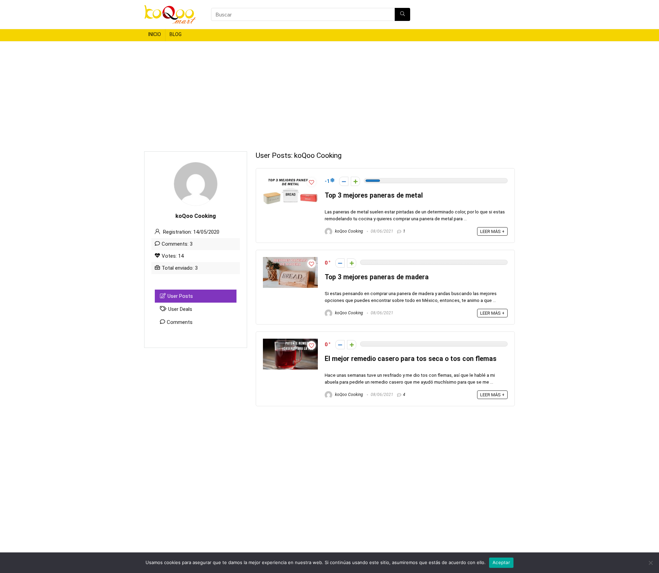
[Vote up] (355, 181)
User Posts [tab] (180, 296)
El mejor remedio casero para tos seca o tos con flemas (411, 359)
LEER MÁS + (492, 231)
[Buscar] (402, 14)
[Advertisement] (329, 93)
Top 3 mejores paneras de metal (374, 195)
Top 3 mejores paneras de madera (377, 277)
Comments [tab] (180, 322)
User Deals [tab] (180, 309)
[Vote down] (343, 181)
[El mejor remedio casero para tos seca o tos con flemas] (290, 342)
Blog (176, 34)
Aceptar (501, 562)
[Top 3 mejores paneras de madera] (290, 260)
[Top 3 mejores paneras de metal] (290, 178)
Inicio (154, 34)
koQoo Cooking (348, 231)
